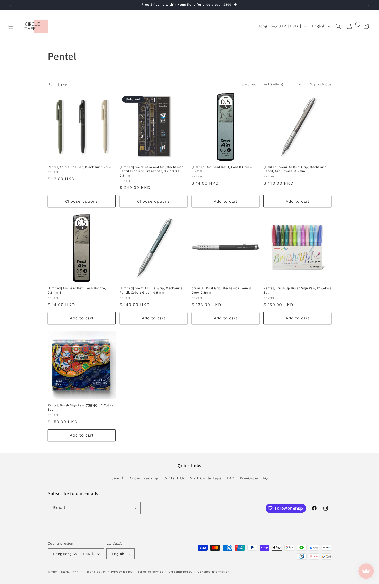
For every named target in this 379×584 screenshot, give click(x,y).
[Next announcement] (369, 5)
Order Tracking (144, 478)
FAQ (230, 478)
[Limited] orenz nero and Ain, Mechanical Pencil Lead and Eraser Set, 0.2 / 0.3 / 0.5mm (152, 171)
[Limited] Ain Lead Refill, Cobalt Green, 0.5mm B (222, 169)
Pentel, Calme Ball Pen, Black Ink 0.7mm (80, 167)
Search (118, 478)
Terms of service (150, 571)
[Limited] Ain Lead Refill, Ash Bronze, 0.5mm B (77, 290)
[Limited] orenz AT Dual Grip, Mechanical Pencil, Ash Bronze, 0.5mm (295, 169)
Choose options (81, 201)
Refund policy (95, 571)
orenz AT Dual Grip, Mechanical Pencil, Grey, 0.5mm (222, 290)
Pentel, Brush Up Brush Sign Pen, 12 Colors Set (297, 290)
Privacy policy (122, 571)
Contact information (213, 571)
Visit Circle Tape (205, 478)
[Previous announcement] (10, 5)
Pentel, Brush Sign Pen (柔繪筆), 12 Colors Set (81, 407)
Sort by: (248, 84)
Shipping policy (180, 571)
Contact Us (174, 478)
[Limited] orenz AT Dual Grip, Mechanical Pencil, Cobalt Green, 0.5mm (152, 290)
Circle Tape (69, 572)
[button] (11, 26)
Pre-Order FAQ (254, 478)
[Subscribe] (134, 508)
